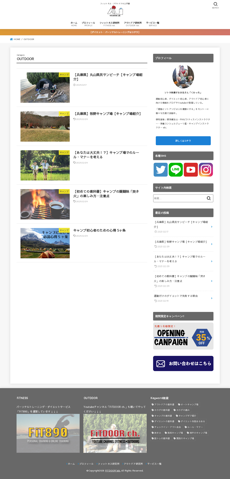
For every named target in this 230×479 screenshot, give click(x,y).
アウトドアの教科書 (164, 404)
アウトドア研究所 (133, 24)
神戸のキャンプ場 (198, 432)
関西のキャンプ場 (185, 438)
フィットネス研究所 (109, 24)
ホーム (74, 24)
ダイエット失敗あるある (193, 421)
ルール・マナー (195, 427)
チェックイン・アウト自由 (167, 427)
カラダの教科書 (162, 410)
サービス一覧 (152, 24)
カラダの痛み (183, 410)
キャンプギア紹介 (187, 415)
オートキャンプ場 (189, 404)
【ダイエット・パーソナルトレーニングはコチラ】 (115, 32)
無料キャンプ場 (175, 432)
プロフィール (88, 24)
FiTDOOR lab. (113, 470)
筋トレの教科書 (162, 438)
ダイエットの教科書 (164, 421)
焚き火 (157, 432)
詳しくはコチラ (183, 140)
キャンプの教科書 (163, 415)
